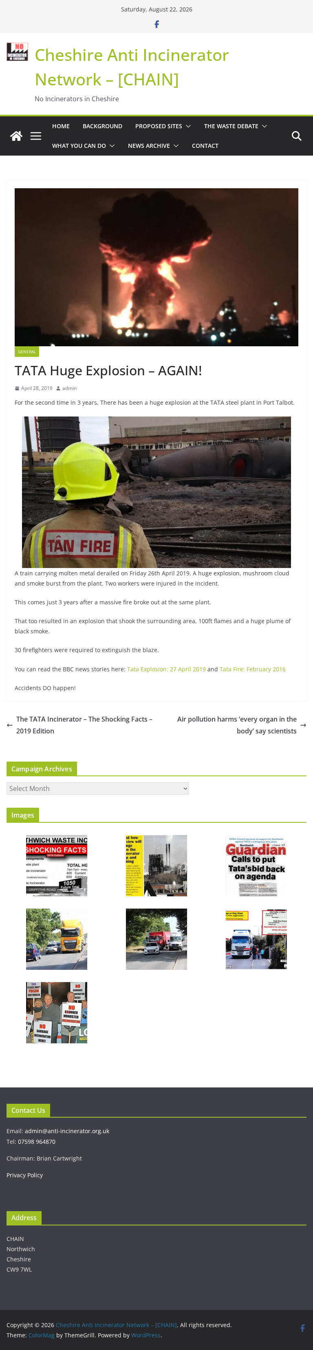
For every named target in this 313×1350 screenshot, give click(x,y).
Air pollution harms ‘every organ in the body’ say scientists (237, 725)
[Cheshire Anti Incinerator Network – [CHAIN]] (16, 136)
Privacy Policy (25, 1175)
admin (69, 388)
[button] (186, 126)
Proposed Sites (158, 126)
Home (61, 126)
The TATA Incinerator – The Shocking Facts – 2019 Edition (84, 725)
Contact (205, 145)
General (27, 351)
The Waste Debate (231, 126)
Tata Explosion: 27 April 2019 (167, 669)
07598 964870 (36, 1141)
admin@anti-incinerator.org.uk (67, 1131)
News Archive (149, 145)
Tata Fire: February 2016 (253, 669)
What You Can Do (79, 145)
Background (102, 126)
